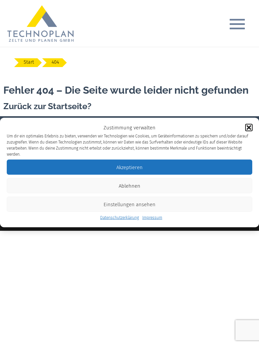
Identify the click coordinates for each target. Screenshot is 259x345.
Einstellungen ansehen (129, 204)
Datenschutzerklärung (119, 217)
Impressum (152, 217)
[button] (249, 127)
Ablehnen (129, 186)
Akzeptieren (129, 167)
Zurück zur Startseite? (47, 106)
